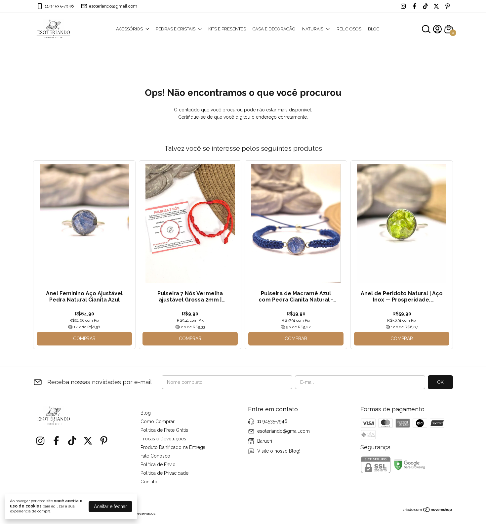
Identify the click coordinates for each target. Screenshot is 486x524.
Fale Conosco (155, 456)
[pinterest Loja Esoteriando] (447, 6)
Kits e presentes (227, 28)
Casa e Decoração (274, 28)
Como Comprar (158, 421)
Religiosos (349, 28)
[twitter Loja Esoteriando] (436, 6)
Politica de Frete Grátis (164, 430)
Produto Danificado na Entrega (173, 447)
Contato (149, 481)
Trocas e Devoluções (163, 438)
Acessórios (129, 28)
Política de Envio (158, 464)
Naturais (312, 28)
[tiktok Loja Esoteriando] (425, 6)
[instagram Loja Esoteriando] (403, 6)
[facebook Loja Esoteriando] (414, 6)
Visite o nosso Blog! (278, 451)
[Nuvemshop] (427, 510)
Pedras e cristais (175, 28)
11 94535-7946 (59, 6)
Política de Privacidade (164, 473)
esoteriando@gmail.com (113, 6)
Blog (374, 28)
